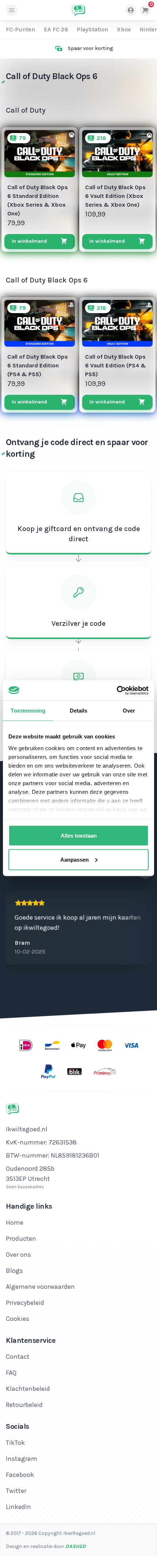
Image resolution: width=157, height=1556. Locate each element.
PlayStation (92, 29)
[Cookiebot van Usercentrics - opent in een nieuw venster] (117, 690)
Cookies (17, 1319)
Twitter (16, 1491)
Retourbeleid (24, 1405)
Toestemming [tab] (28, 710)
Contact (18, 1357)
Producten (21, 1239)
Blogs (14, 1271)
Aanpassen (74, 859)
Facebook (20, 1475)
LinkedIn (18, 1507)
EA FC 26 (56, 29)
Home (14, 1222)
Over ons (18, 1255)
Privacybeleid (25, 1303)
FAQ (11, 1373)
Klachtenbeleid (28, 1389)
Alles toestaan (79, 835)
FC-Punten (20, 29)
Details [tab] (79, 710)
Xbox (124, 29)
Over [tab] (129, 710)
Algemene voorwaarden (40, 1287)
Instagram (21, 1459)
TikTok (15, 1443)
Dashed (75, 1546)
